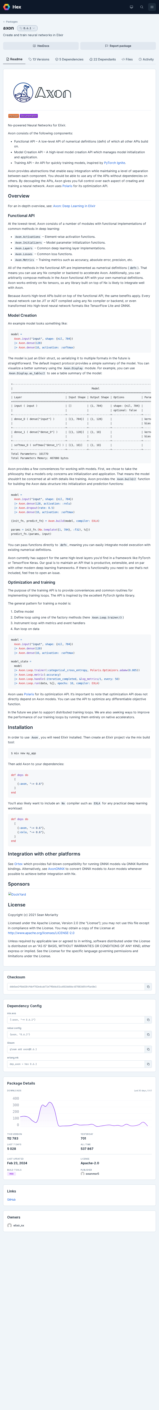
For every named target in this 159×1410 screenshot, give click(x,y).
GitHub (11, 1199)
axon (8, 28)
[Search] (141, 7)
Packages (12, 21)
